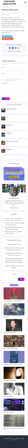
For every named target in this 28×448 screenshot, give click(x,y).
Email (3, 73)
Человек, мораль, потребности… (11, 348)
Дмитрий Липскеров (9, 2)
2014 (7, 117)
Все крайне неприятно (9, 412)
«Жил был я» (9, 125)
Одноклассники (18, 48)
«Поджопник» (9, 149)
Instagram (19, 51)
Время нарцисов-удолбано (10, 332)
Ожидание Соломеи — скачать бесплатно (13, 364)
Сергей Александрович (11, 108)
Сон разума (6, 316)
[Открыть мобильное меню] (25, 3)
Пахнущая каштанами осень (10, 380)
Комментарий (5, 83)
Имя (3, 67)
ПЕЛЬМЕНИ (8, 133)
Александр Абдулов (8, 396)
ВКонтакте (10, 48)
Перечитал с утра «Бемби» (12, 141)
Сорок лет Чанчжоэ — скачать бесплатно (13, 301)
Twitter (15, 48)
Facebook (13, 48)
